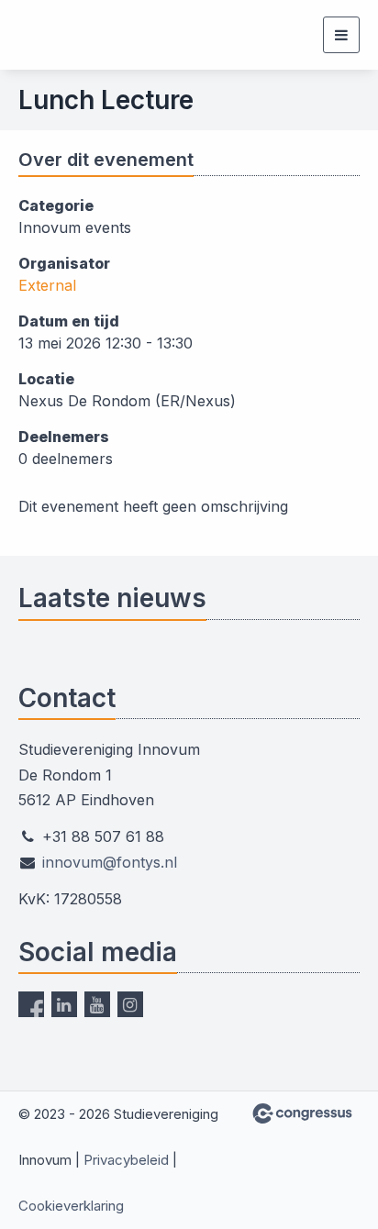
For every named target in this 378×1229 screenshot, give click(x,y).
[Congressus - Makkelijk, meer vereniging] (302, 1113)
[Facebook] (31, 1004)
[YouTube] (97, 1004)
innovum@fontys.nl (109, 862)
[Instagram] (130, 1004)
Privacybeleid (126, 1159)
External (47, 285)
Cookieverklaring (71, 1205)
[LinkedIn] (64, 1004)
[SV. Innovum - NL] (64, 34)
